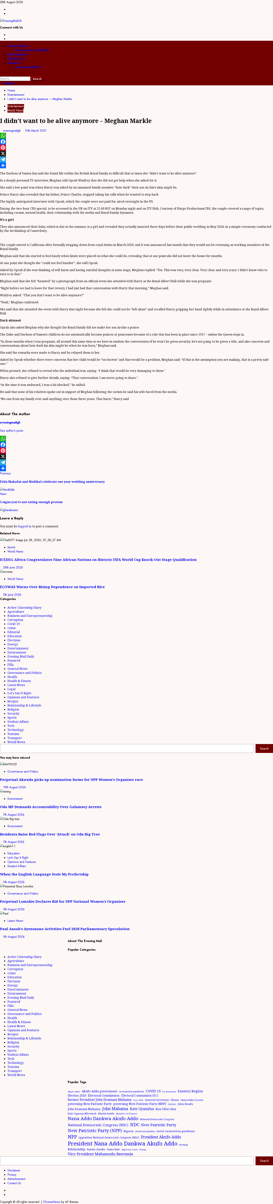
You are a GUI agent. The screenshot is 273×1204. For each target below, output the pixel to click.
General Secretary (157, 1100)
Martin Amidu (106, 1113)
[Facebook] (136, 142)
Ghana (174, 1100)
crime (11, 628)
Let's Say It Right (19, 693)
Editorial (13, 632)
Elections (13, 640)
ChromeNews (51, 1202)
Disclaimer (13, 1170)
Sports (11, 547)
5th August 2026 (14, 882)
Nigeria (129, 1131)
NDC (134, 1124)
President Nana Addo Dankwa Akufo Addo (122, 1143)
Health (12, 677)
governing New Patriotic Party (90, 1104)
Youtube (8, 83)
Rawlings (183, 1144)
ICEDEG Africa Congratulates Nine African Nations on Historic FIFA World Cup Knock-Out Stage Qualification (98, 559)
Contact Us (14, 1183)
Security (13, 713)
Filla (10, 665)
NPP (72, 1136)
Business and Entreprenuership (29, 616)
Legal (11, 689)
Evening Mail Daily (20, 656)
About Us (14, 63)
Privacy (11, 1175)
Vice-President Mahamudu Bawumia (100, 1153)
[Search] (1, 74)
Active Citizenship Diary (24, 608)
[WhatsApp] (136, 136)
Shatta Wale (113, 1149)
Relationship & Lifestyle (24, 705)
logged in (24, 526)
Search (264, 748)
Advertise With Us (28, 67)
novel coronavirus (145, 1131)
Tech (10, 726)
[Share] (136, 165)
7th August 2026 (13, 815)
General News (17, 46)
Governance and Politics (32, 50)
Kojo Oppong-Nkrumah (82, 1113)
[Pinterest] (136, 148)
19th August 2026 (14, 787)
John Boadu (185, 1104)
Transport (14, 738)
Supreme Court (129, 1149)
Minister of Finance (126, 1113)
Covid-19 (13, 624)
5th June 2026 (12, 595)
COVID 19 (153, 1091)
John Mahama (115, 1108)
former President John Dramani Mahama (99, 1100)
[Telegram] (136, 159)
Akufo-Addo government (99, 1091)
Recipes (12, 701)
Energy (12, 644)
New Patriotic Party (158, 1124)
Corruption (15, 620)
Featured (13, 660)
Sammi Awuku (96, 1149)
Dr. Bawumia (169, 1091)
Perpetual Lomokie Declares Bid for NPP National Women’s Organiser (63, 901)
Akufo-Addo (74, 1091)
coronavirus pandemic (131, 1091)
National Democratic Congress (157, 1119)
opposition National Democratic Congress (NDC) (109, 1137)
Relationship (76, 1149)
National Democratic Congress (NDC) (98, 1125)
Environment (16, 652)
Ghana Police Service (192, 1100)
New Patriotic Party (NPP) (95, 1130)
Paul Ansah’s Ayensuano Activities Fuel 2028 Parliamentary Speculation (65, 928)
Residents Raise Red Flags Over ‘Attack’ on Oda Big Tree (50, 834)
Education (14, 636)
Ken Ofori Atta (166, 1109)
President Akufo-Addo (161, 1137)
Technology (15, 730)
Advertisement (16, 1179)
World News (16, 58)
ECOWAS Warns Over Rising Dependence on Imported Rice (52, 586)
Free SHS (138, 1100)
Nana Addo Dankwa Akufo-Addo (103, 1118)
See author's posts (11, 430)
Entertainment (17, 54)
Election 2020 (77, 1095)
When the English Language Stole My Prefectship (44, 874)
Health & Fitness (19, 681)
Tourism (13, 734)
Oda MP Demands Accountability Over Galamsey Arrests (50, 806)
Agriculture (15, 612)
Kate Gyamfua (142, 1108)
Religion (13, 709)
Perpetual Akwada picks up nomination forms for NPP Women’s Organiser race (71, 779)
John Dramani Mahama (84, 1109)
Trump (142, 1149)
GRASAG (172, 1104)
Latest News (16, 685)
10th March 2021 (35, 131)
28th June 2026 (13, 567)
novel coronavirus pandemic (176, 1131)
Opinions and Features (23, 697)
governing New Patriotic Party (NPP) (139, 1104)
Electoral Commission (104, 1095)
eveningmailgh (12, 131)
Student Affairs (18, 722)
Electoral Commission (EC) (139, 1095)
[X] (136, 153)
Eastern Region (190, 1091)
